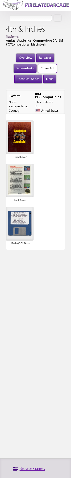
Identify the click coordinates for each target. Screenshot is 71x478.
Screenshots (25, 68)
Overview (25, 57)
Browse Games (32, 469)
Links (49, 79)
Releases (45, 57)
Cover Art (47, 68)
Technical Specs (28, 79)
